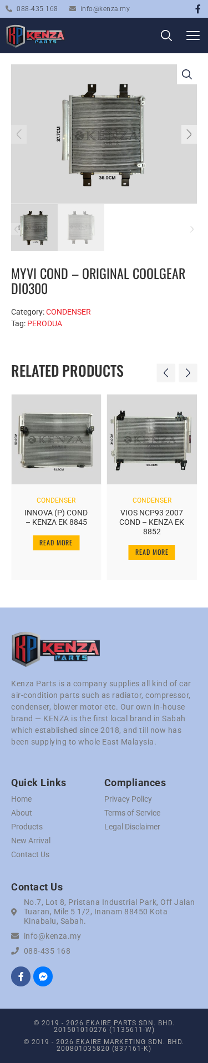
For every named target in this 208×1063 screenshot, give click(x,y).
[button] (192, 35)
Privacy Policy (128, 798)
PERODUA (44, 323)
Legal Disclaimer (132, 826)
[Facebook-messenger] (43, 976)
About (21, 812)
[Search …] (166, 37)
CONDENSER (68, 311)
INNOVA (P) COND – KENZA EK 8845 (56, 517)
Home (21, 798)
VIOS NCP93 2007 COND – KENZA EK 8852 (151, 522)
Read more (56, 542)
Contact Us (30, 854)
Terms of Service (132, 812)
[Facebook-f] (198, 8)
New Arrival (30, 840)
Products (27, 826)
